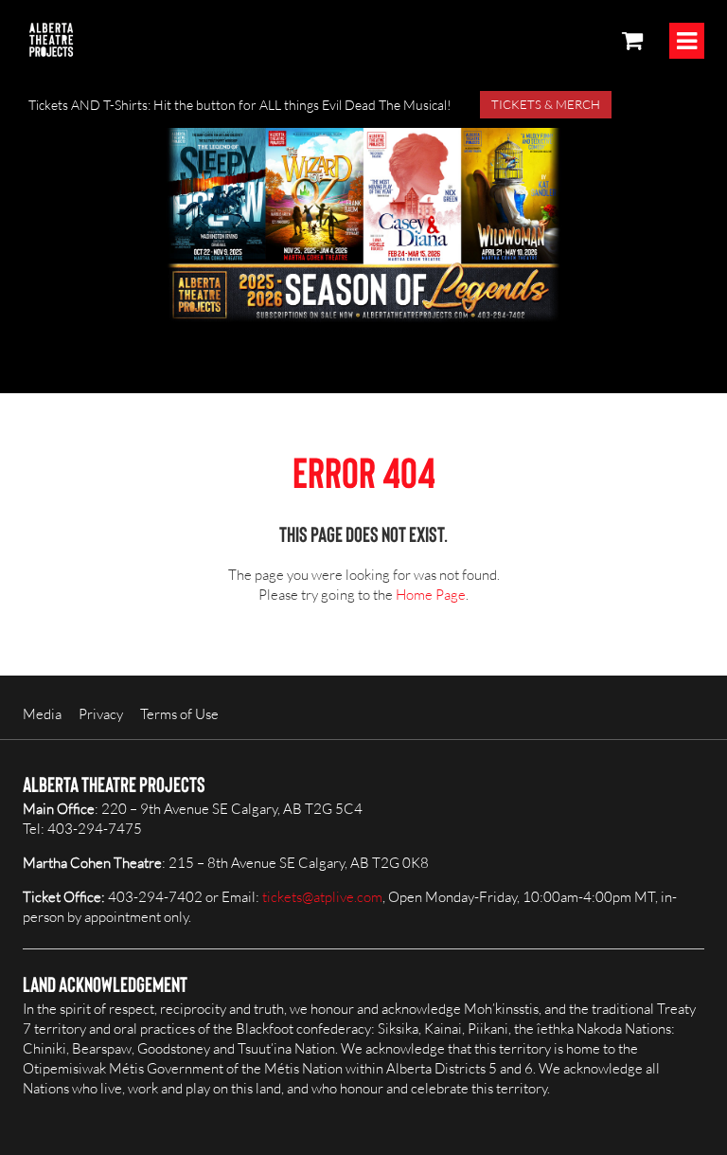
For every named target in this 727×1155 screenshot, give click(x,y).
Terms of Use (179, 714)
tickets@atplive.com (322, 897)
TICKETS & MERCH (545, 104)
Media (42, 714)
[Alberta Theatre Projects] (51, 39)
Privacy (101, 714)
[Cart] (632, 40)
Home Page (431, 595)
